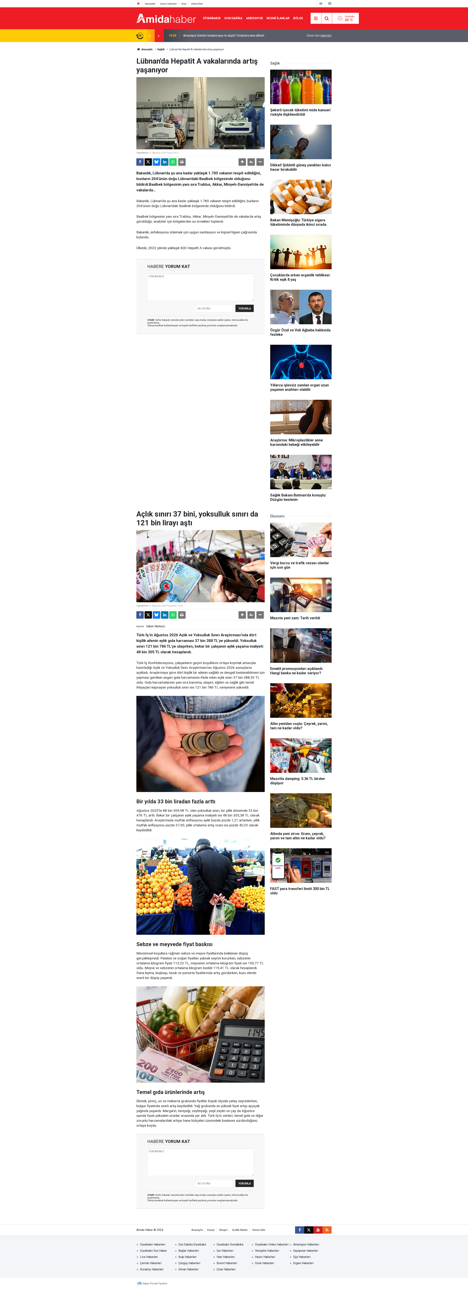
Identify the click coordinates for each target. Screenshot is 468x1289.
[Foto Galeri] (330, 3)
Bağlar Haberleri (188, 1250)
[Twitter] (148, 162)
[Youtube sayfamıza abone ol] (317, 1230)
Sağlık (161, 49)
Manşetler (150, 3)
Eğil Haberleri (301, 1257)
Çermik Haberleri (150, 1263)
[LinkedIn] (164, 162)
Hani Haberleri (226, 1257)
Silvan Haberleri (188, 1269)
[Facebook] (140, 162)
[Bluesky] (156, 162)
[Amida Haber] (166, 18)
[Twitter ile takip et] (308, 1230)
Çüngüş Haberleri (189, 1263)
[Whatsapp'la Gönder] (173, 162)
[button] (242, 162)
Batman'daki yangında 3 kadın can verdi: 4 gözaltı (214, 35)
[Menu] (316, 18)
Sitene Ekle (197, 3)
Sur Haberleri (225, 1250)
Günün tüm (319, 35)
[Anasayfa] (138, 3)
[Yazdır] (182, 162)
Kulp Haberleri (187, 1257)
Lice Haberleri (149, 1257)
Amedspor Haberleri (306, 1244)
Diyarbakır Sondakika (230, 1244)
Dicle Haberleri (264, 1263)
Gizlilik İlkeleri (240, 1230)
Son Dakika (233, 18)
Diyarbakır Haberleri (152, 1244)
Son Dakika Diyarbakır (192, 1244)
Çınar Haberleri (226, 1269)
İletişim (223, 1230)
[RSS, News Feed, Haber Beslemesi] (327, 1230)
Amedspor (254, 18)
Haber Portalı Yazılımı (155, 1283)
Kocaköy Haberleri (151, 1269)
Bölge (298, 18)
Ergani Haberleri (303, 1263)
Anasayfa (146, 49)
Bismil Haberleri (227, 1263)
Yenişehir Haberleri (267, 1250)
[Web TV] (321, 3)
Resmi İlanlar (278, 18)
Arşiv (184, 3)
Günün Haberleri (168, 3)
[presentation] (149, 35)
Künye (211, 1230)
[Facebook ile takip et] (299, 1230)
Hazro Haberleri (265, 1257)
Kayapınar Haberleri (305, 1250)
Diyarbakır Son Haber (153, 1250)
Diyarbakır (212, 18)
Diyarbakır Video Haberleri (271, 1244)
